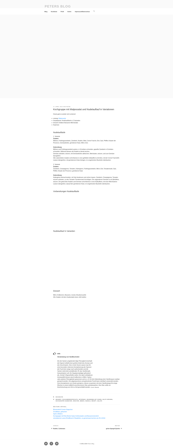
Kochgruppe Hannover (64, 400)
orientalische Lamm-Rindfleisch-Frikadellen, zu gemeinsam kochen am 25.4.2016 (79, 418)
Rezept (94, 400)
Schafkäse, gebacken (60, 411)
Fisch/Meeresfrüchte (70, 399)
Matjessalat (62, 118)
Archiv (69, 11)
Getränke (82, 399)
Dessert (58, 399)
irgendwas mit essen (94, 399)
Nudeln (88, 400)
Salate (99, 400)
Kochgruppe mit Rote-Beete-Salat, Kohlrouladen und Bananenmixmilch (76, 416)
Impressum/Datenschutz (82, 11)
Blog (46, 11)
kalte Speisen (108, 399)
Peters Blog (58, 6)
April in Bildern (58, 414)
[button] (94, 11)
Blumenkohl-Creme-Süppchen (63, 409)
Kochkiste (54, 11)
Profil (62, 11)
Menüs (82, 400)
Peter (68, 106)
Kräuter (76, 400)
